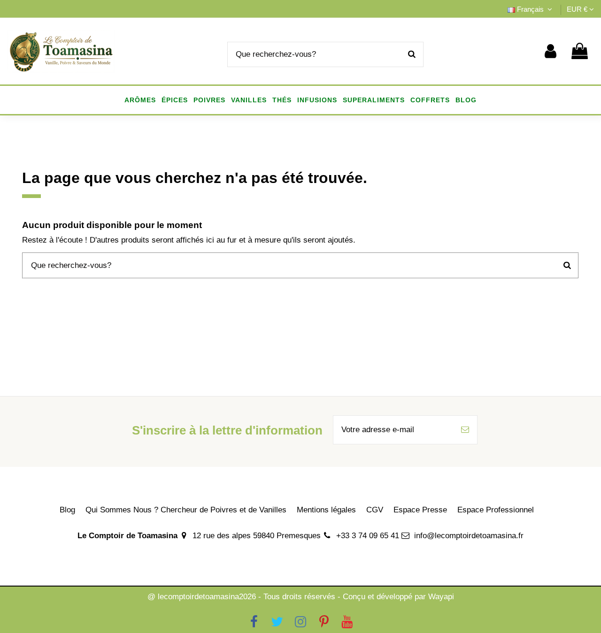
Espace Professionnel (495, 509)
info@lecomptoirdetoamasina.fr (469, 535)
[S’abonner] (465, 430)
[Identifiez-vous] (550, 51)
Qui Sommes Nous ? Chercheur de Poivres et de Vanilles (185, 509)
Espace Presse (420, 509)
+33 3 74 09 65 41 (367, 535)
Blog (67, 509)
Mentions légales (326, 509)
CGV (374, 509)
